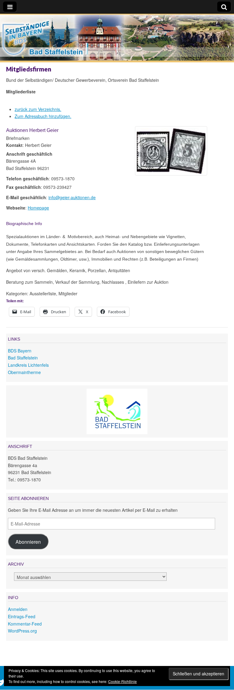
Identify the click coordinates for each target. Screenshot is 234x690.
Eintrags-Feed (21, 616)
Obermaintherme (24, 372)
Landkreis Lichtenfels (28, 365)
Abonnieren (28, 541)
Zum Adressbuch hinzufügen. (43, 116)
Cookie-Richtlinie (122, 681)
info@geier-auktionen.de (72, 197)
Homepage (38, 208)
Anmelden (17, 609)
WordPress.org (22, 631)
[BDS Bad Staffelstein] (117, 39)
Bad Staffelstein (23, 358)
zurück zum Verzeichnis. (38, 109)
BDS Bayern (19, 351)
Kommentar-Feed (25, 624)
